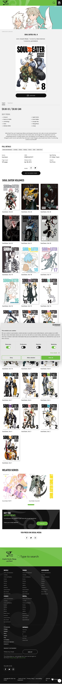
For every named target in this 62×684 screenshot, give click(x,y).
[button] (31, 504)
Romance (6, 587)
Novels (6, 570)
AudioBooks (45, 570)
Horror (30, 149)
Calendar (6, 631)
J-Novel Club (25, 640)
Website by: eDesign (52, 679)
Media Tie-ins (6, 613)
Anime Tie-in (39, 149)
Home (3, 31)
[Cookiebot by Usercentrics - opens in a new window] (53, 325)
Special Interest (7, 593)
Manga (25, 570)
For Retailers (6, 639)
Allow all (50, 357)
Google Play (36, 121)
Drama (20, 149)
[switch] (23, 347)
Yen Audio (25, 636)
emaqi (34, 126)
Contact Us (6, 644)
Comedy (15, 149)
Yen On (24, 631)
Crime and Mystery (8, 577)
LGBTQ (5, 585)
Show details (53, 352)
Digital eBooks (9, 31)
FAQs (5, 637)
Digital (25, 596)
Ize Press (24, 638)
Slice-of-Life (6, 591)
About (5, 633)
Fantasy (25, 149)
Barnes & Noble (7, 119)
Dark (34, 149)
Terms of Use (22, 657)
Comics (6, 596)
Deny (11, 357)
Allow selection (31, 357)
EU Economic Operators (9, 642)
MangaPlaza (36, 123)
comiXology (6, 121)
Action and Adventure (7, 149)
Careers (5, 635)
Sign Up (30, 652)
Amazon (5, 117)
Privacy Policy (13, 657)
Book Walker (36, 119)
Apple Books (36, 117)
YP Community (7, 627)
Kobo (4, 123)
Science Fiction (7, 589)
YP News (5, 629)
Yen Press (25, 629)
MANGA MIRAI (7, 126)
